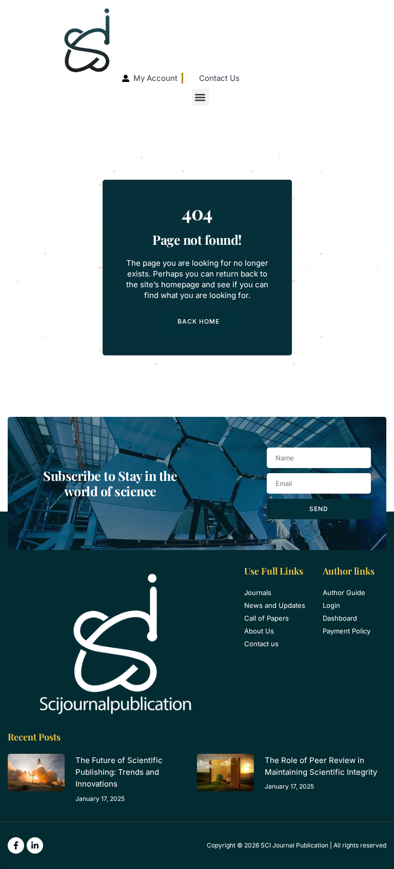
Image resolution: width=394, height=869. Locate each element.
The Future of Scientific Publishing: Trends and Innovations (119, 772)
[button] (200, 97)
